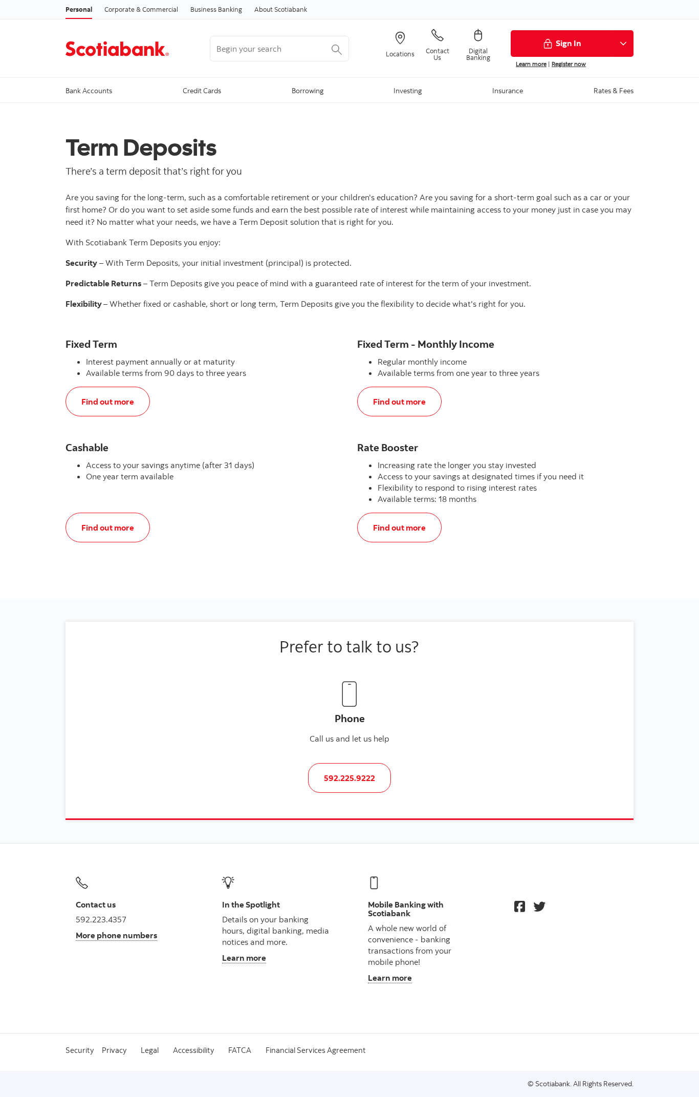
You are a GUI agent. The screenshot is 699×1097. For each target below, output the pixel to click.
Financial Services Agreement (316, 1050)
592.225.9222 (349, 778)
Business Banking (216, 9)
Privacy (114, 1050)
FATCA (239, 1050)
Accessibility (193, 1050)
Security (79, 1050)
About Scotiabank (280, 9)
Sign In (568, 43)
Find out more (107, 401)
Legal (150, 1050)
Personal (78, 9)
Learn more (531, 64)
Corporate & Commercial (141, 9)
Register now (569, 64)
